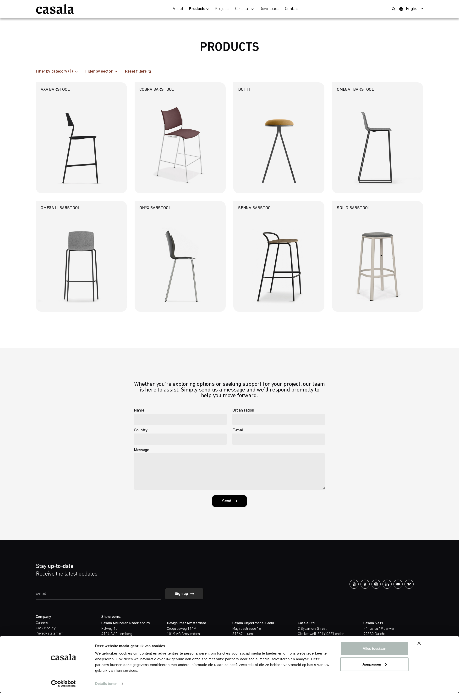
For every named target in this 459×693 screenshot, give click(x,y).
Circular (242, 9)
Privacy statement (49, 633)
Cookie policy (45, 628)
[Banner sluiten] (419, 643)
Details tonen (106, 684)
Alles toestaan (374, 648)
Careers (42, 623)
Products (197, 9)
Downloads (269, 9)
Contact (292, 9)
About (178, 9)
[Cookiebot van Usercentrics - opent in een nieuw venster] (63, 683)
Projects (222, 9)
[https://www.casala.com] (55, 9)
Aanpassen (371, 664)
